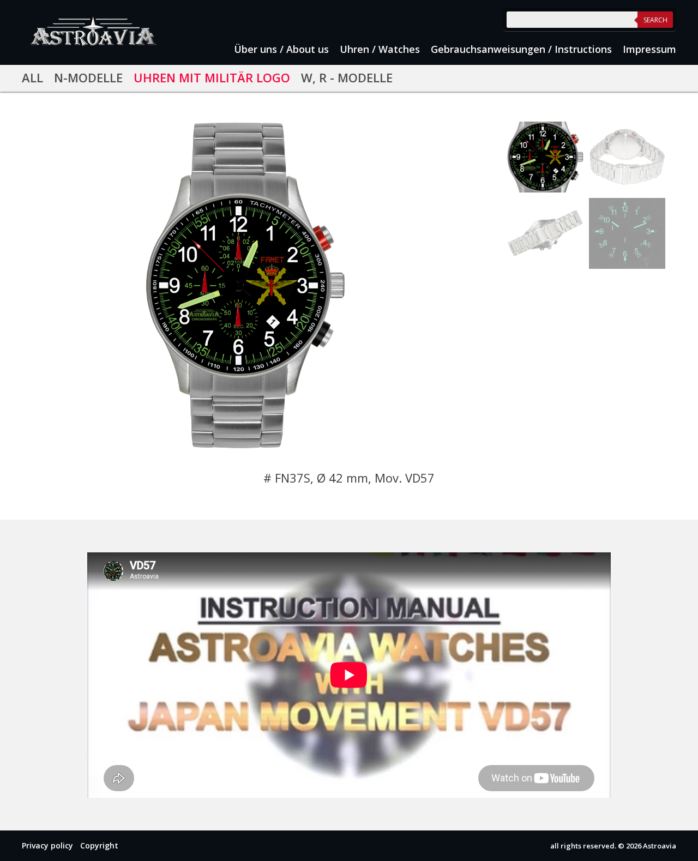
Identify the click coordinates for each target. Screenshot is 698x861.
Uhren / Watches (380, 49)
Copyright (99, 845)
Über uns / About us (281, 49)
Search (655, 20)
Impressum (649, 49)
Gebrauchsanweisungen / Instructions (521, 49)
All (32, 77)
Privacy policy (47, 845)
